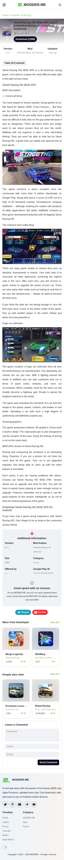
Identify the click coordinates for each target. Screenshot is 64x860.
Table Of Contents (14, 63)
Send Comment (48, 762)
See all (54, 622)
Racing (36, 562)
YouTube (41, 612)
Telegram (24, 612)
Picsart (5, 826)
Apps (25, 822)
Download (25, 39)
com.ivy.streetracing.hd (43, 573)
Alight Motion (8, 839)
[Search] (60, 4)
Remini (5, 835)
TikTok (5, 818)
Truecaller (6, 831)
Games (26, 826)
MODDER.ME (29, 818)
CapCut (5, 822)
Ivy (6, 573)
